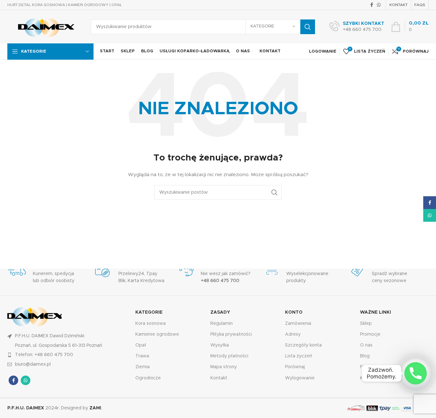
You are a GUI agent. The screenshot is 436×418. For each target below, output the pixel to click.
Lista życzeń (298, 356)
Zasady (220, 312)
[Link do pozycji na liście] (68, 354)
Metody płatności (229, 356)
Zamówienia (298, 323)
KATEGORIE (148, 312)
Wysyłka (219, 345)
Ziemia (142, 367)
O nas (366, 345)
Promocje (370, 334)
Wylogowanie (300, 378)
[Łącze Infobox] (356, 27)
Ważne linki (375, 312)
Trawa (142, 356)
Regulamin (221, 323)
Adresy (293, 334)
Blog (365, 356)
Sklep (366, 323)
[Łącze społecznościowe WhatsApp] (379, 5)
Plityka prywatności (231, 334)
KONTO (294, 312)
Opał (140, 345)
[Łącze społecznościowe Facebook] (371, 5)
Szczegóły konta (303, 345)
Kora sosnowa (150, 323)
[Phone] (415, 373)
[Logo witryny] (44, 26)
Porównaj (295, 367)
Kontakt (218, 378)
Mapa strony (223, 367)
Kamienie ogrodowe (157, 334)
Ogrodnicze (148, 378)
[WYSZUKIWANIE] (307, 26)
